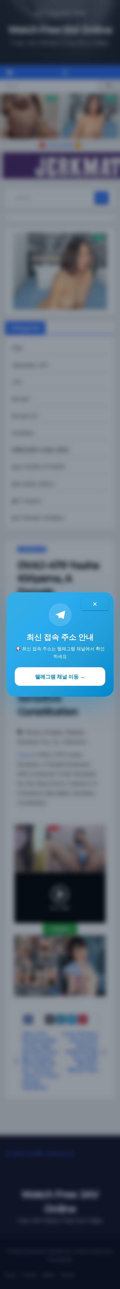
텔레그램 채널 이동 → (60, 676)
